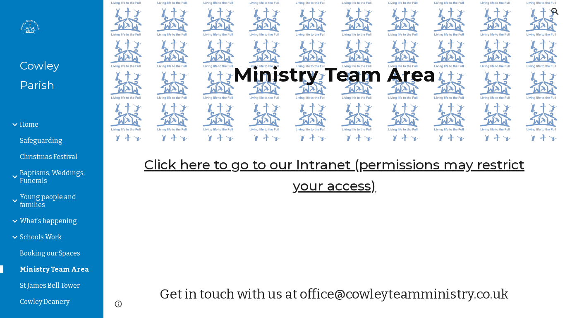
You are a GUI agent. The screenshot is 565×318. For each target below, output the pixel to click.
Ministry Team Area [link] (54, 269)
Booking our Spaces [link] (50, 253)
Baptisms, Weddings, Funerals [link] (52, 177)
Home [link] (29, 124)
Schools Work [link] (41, 237)
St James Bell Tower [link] (50, 285)
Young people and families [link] (48, 201)
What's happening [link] (48, 221)
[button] (555, 12)
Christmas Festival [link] (48, 157)
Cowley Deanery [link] (44, 302)
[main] (334, 70)
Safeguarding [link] (41, 141)
